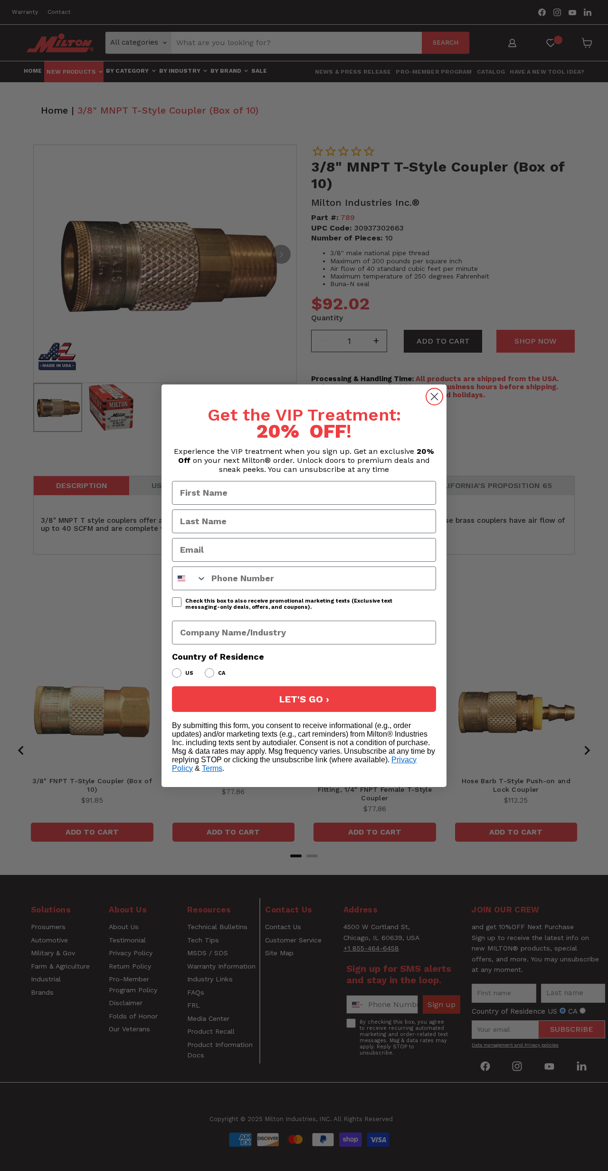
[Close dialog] (434, 396)
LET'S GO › (304, 699)
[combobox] (189, 578)
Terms (212, 768)
